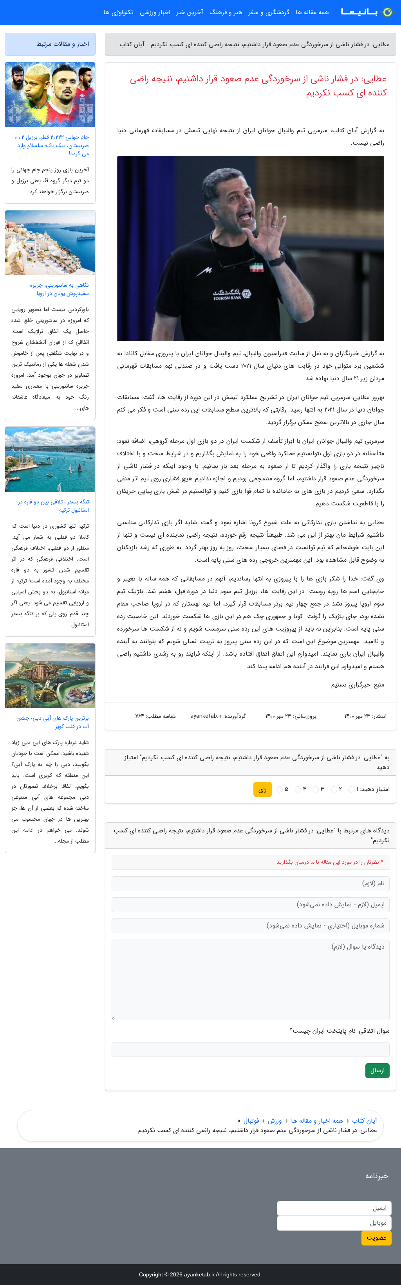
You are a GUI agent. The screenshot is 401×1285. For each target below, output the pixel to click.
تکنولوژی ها (118, 12)
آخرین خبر (190, 12)
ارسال (377, 1070)
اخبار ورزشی (155, 12)
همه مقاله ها (312, 12)
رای (262, 789)
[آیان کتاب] (367, 12)
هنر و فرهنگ (226, 12)
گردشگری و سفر (269, 12)
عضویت (377, 1238)
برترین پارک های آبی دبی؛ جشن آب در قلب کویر (52, 722)
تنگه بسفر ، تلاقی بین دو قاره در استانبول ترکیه (53, 506)
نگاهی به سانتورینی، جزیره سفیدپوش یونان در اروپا (59, 289)
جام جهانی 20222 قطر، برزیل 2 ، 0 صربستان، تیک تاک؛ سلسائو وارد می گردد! (51, 145)
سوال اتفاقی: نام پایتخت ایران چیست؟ (339, 1031)
